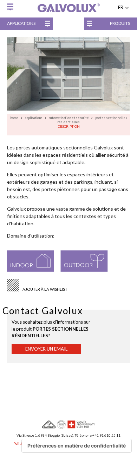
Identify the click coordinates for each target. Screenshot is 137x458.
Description (69, 126)
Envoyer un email (46, 349)
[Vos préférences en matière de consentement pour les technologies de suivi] (76, 445)
